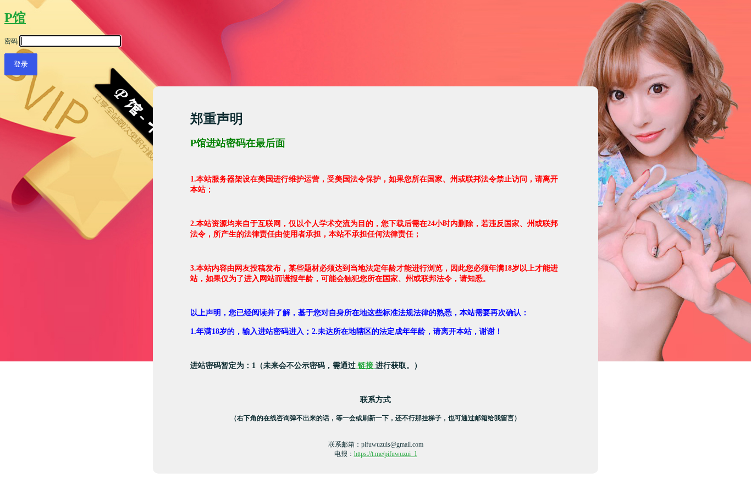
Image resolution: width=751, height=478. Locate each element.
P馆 (15, 17)
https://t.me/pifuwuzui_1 (385, 454)
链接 (365, 365)
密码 (11, 41)
